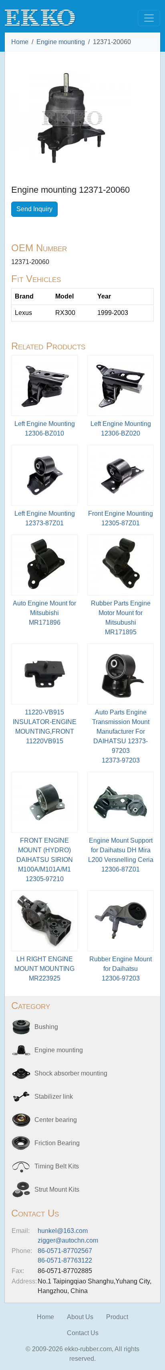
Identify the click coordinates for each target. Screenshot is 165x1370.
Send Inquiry (34, 209)
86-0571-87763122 (65, 1260)
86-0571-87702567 (65, 1250)
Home (19, 41)
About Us (80, 1317)
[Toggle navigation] (149, 18)
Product (117, 1317)
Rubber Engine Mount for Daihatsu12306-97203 (120, 969)
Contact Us (83, 1333)
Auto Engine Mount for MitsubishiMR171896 (44, 613)
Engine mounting (60, 41)
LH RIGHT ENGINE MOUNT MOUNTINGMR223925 (44, 969)
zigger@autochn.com (68, 1240)
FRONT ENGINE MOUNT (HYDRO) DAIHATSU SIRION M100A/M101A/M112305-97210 (44, 859)
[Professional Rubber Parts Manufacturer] (40, 17)
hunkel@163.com (63, 1230)
